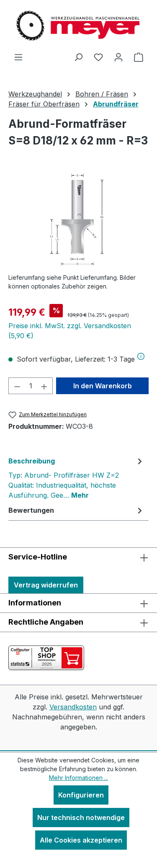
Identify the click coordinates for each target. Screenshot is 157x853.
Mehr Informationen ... (78, 777)
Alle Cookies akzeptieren (81, 840)
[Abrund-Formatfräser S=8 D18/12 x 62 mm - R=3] (78, 219)
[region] (78, 219)
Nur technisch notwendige (81, 817)
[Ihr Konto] (118, 56)
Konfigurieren (81, 795)
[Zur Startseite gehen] (79, 26)
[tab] (76, 477)
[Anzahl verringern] (17, 385)
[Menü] (18, 56)
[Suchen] (78, 56)
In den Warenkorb (102, 386)
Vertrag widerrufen (46, 585)
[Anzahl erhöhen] (44, 385)
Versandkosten (73, 707)
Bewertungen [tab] (31, 510)
